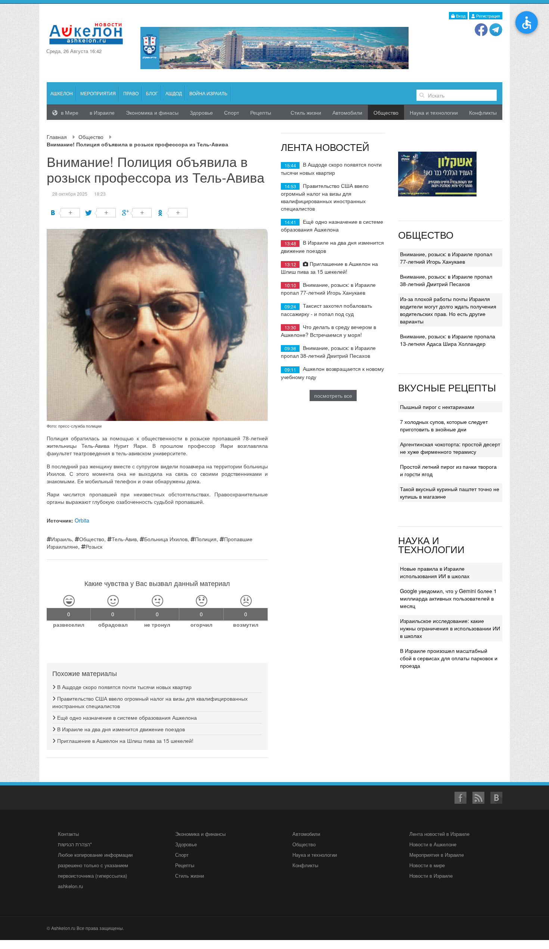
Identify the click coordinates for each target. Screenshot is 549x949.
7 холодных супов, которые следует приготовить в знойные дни (444, 425)
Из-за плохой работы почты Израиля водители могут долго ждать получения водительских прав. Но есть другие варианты (448, 310)
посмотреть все (333, 395)
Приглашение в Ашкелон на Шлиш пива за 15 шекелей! (124, 740)
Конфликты (483, 112)
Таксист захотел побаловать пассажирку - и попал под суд (326, 309)
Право (131, 93)
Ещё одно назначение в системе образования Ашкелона (126, 717)
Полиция (206, 539)
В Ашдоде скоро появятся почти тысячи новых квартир (124, 687)
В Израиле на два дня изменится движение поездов (120, 729)
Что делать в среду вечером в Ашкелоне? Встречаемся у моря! (328, 330)
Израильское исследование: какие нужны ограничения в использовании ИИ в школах (450, 628)
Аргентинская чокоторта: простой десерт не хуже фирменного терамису (450, 447)
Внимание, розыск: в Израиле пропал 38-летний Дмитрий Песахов (328, 351)
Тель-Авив (124, 539)
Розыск (94, 546)
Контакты (68, 833)
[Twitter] (101, 212)
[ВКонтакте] (65, 212)
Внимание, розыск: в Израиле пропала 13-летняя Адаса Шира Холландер (447, 339)
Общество (90, 136)
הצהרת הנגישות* (75, 844)
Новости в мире (427, 865)
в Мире (68, 112)
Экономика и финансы (200, 833)
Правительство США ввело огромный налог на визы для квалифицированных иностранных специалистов (325, 197)
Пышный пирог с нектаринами (437, 406)
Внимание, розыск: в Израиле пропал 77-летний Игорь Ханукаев (328, 288)
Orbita (82, 520)
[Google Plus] (137, 212)
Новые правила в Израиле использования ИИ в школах (434, 572)
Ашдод (173, 93)
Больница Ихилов (165, 539)
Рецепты (260, 112)
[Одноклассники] (173, 212)
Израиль (61, 539)
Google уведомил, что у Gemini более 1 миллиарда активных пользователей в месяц (448, 598)
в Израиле (102, 112)
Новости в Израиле (431, 875)
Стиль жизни (306, 112)
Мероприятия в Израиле (436, 854)
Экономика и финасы (152, 112)
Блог (152, 93)
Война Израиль (208, 93)
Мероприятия (98, 93)
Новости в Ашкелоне (432, 844)
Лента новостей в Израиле (439, 833)
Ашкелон (61, 93)
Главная (57, 136)
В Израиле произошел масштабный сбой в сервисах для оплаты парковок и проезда (448, 658)
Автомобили (347, 112)
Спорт (231, 112)
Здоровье (201, 112)
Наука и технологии (434, 112)
